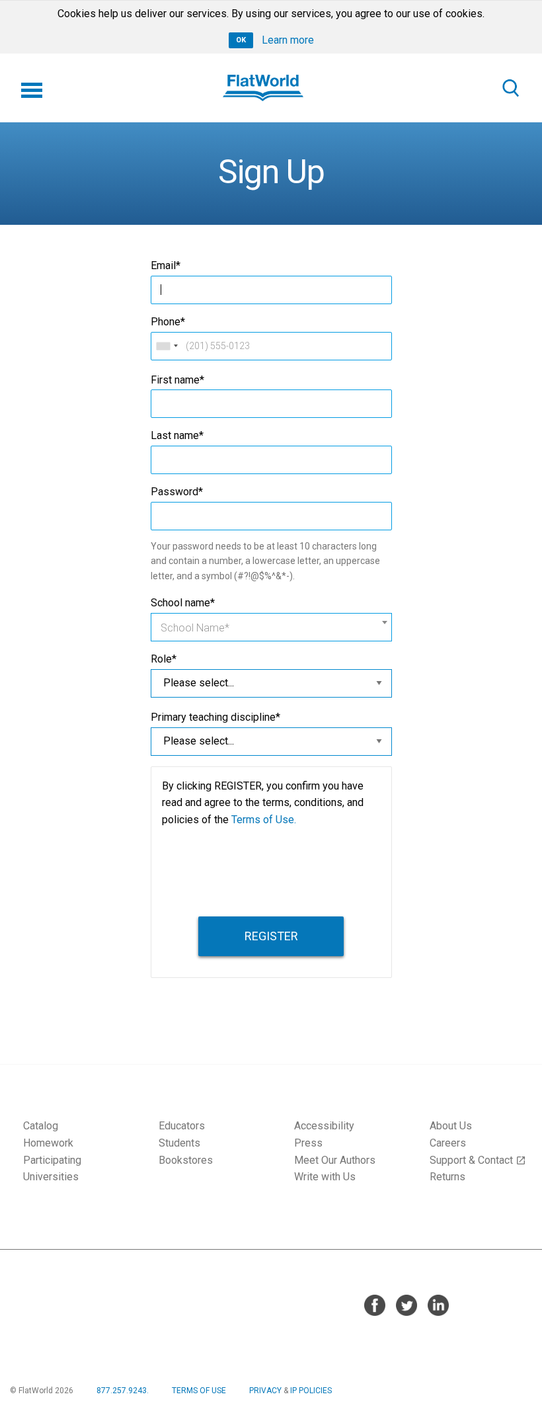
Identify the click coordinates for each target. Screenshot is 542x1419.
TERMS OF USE (199, 1390)
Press (308, 1143)
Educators (182, 1125)
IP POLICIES (311, 1390)
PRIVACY (265, 1390)
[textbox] (271, 628)
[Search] (510, 88)
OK (241, 40)
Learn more (288, 40)
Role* (163, 659)
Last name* (177, 435)
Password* (177, 491)
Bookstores (186, 1160)
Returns (447, 1176)
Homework (48, 1143)
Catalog (40, 1125)
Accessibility (324, 1125)
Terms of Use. (263, 819)
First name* (177, 380)
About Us (451, 1125)
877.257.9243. (123, 1390)
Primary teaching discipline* (215, 717)
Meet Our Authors (334, 1160)
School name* (183, 602)
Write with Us (325, 1176)
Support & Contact (478, 1160)
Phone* (168, 321)
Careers (448, 1143)
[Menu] (31, 88)
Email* (165, 265)
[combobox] (166, 346)
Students (179, 1143)
